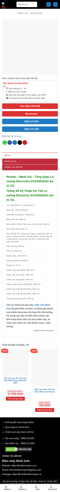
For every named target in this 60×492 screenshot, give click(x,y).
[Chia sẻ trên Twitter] (14, 142)
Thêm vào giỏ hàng (15, 398)
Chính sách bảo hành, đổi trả (19, 432)
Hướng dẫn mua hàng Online (19, 422)
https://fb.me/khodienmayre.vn (27, 474)
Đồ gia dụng (37, 13)
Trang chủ (22, 13)
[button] (48, 4)
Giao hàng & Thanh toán (17, 427)
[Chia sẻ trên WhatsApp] (4, 142)
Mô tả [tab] (7, 155)
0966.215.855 (27, 438)
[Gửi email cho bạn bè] (19, 142)
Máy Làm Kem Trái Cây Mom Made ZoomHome (45, 390)
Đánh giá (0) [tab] (10, 161)
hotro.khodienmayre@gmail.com (25, 470)
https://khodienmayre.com (24, 465)
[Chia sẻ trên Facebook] (9, 142)
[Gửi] (34, 4)
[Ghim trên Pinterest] (24, 142)
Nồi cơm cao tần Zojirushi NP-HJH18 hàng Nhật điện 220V (15, 380)
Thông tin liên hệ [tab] (13, 167)
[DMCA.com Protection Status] (19, 449)
